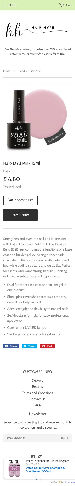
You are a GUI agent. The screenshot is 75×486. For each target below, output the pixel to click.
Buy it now (20, 215)
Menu (12, 5)
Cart (68, 5)
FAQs (37, 405)
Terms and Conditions (37, 393)
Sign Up (64, 438)
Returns (37, 387)
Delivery (37, 380)
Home (6, 71)
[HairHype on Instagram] (40, 458)
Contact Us (37, 399)
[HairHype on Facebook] (33, 458)
